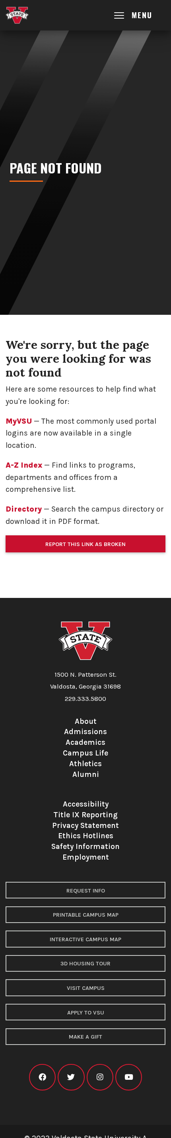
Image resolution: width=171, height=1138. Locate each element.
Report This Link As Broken (85, 544)
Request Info (85, 890)
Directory (24, 509)
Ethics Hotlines (85, 835)
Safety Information (85, 846)
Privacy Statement (85, 825)
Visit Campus (86, 988)
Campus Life (85, 753)
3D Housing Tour (85, 963)
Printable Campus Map (86, 915)
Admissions (85, 731)
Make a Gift (85, 1036)
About (86, 721)
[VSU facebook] (42, 1077)
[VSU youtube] (128, 1077)
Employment (85, 857)
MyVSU (19, 421)
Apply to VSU (85, 1012)
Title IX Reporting (85, 814)
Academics (85, 742)
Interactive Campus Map (85, 939)
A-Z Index (24, 465)
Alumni (85, 774)
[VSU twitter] (71, 1077)
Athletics (85, 763)
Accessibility (86, 804)
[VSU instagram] (100, 1077)
